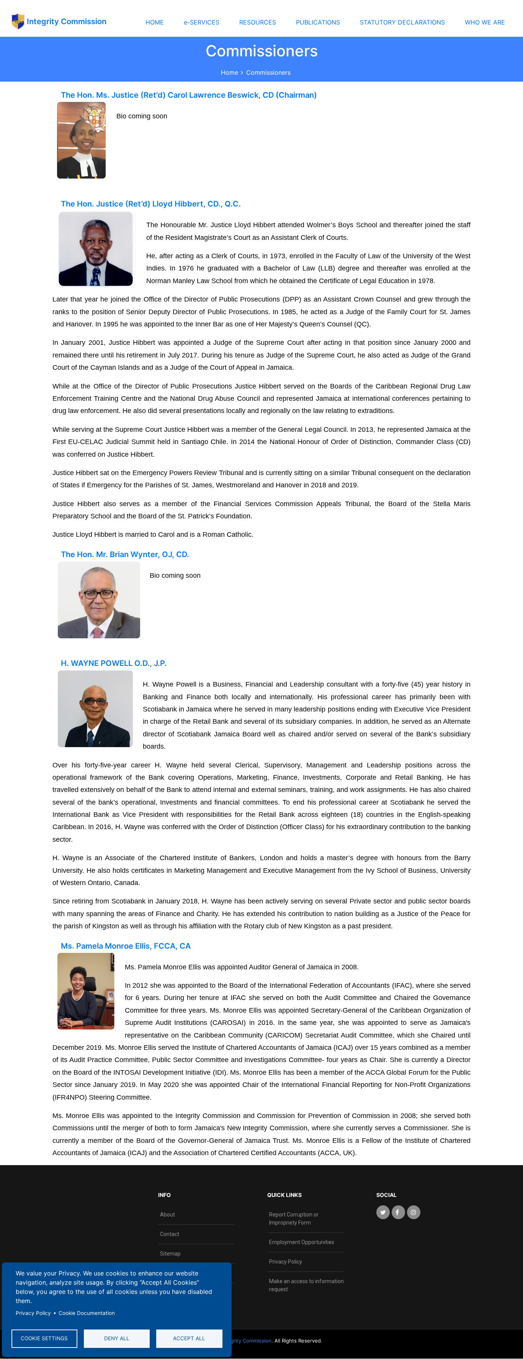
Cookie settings (44, 1338)
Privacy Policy (33, 1313)
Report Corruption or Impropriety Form (294, 1218)
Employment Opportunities (301, 1242)
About (167, 1214)
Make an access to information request (306, 1285)
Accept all (189, 1338)
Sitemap (170, 1254)
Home (229, 72)
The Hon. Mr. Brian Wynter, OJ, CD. (125, 554)
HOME (154, 22)
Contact (169, 1234)
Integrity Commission (245, 1341)
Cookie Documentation (87, 1313)
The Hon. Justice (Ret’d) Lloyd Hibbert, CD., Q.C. (151, 203)
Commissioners (268, 72)
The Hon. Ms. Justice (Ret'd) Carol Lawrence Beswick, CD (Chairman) (189, 95)
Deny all (116, 1338)
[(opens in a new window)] (383, 1212)
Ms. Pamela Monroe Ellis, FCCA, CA (126, 946)
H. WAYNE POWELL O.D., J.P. (114, 663)
